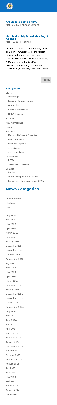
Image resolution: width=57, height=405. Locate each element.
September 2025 (15, 259)
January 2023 (12, 390)
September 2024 (15, 307)
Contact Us (13, 172)
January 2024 (12, 342)
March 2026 (12, 233)
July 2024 (11, 315)
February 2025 (13, 285)
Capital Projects (16, 152)
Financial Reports (17, 143)
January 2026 (12, 241)
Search (46, 79)
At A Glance (14, 148)
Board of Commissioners (20, 101)
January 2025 (12, 289)
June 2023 (11, 372)
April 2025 (11, 276)
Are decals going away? (21, 21)
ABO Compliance (14, 123)
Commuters (12, 156)
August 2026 (12, 215)
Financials (11, 131)
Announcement (30, 25)
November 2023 (14, 350)
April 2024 (11, 329)
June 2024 (11, 320)
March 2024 (12, 333)
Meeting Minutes (16, 139)
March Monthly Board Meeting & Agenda (27, 37)
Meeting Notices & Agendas (22, 135)
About (9, 93)
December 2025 (14, 246)
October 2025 (13, 254)
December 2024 (14, 294)
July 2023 (10, 368)
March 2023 (12, 385)
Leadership (13, 105)
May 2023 (11, 377)
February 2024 (13, 337)
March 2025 (12, 281)
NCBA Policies (15, 114)
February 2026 (13, 237)
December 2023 (14, 346)
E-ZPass (10, 118)
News (9, 127)
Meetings (25, 41)
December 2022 (14, 394)
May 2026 (11, 224)
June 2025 (11, 267)
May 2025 (11, 272)
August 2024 (12, 311)
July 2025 (10, 263)
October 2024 (13, 302)
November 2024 (14, 298)
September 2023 (15, 359)
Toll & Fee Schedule (18, 164)
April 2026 (11, 228)
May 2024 (11, 324)
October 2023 (13, 355)
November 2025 (14, 250)
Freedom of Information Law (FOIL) (26, 181)
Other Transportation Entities (23, 176)
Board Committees (18, 109)
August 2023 (12, 364)
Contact (10, 169)
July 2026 (11, 219)
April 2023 (11, 381)
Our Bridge (13, 96)
